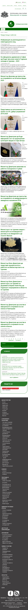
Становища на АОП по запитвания (7, 557)
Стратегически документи (6, 432)
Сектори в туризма (7, 422)
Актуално (4, 482)
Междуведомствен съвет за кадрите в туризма (7, 429)
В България (5, 538)
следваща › (11, 340)
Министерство (6, 400)
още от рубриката (14, 377)
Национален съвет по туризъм (7, 424)
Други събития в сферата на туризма (7, 542)
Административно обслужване (7, 514)
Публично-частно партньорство (6, 440)
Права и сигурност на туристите (7, 524)
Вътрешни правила (7, 554)
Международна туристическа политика (6, 437)
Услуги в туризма (6, 510)
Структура (5, 409)
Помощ (15, 5)
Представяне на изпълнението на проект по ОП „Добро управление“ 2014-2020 (13, 111)
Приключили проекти (5, 489)
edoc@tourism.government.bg (15, 600)
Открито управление (5, 413)
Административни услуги (7, 507)
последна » (18, 340)
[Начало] (14, 18)
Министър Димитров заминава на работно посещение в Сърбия (13, 168)
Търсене (4, 5)
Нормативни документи (5, 451)
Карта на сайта (10, 5)
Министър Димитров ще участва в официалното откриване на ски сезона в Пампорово (13, 307)
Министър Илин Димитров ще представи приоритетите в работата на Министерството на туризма (12, 266)
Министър (5, 403)
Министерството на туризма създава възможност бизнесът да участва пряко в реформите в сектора (13, 367)
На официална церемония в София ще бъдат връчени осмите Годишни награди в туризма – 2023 (14, 59)
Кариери (24, 5)
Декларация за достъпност (8, 602)
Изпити (4, 512)
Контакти (19, 5)
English (24, 2)
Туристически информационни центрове (6, 448)
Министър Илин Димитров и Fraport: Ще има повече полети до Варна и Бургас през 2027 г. (13, 373)
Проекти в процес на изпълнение (7, 493)
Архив (4, 457)
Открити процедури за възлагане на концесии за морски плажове (7, 569)
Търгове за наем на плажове (7, 563)
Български (19, 2)
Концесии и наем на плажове (7, 560)
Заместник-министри (5, 406)
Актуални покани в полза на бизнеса (7, 535)
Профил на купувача (5, 548)
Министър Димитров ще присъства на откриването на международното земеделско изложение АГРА (14, 198)
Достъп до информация (6, 528)
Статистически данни (6, 443)
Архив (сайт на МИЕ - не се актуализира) (16, 603)
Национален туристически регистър (5, 578)
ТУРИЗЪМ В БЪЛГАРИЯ (21, 24)
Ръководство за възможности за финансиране (6, 486)
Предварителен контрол (6, 552)
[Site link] (11, 27)
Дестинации (5, 462)
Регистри (4, 575)
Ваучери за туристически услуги (7, 465)
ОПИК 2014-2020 (6, 480)
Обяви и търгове (6, 546)
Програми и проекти (5, 478)
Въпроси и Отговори (5, 517)
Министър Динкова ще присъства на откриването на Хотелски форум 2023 (13, 78)
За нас (3, 402)
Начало (2, 32)
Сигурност (19, 602)
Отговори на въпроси (5, 521)
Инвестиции (5, 503)
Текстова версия (18, 8)
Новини (5, 32)
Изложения (5, 533)
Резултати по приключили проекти (5, 497)
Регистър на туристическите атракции (6, 583)
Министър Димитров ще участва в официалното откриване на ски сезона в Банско (13, 324)
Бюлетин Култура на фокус (8, 346)
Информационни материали (6, 460)
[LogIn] (25, 8)
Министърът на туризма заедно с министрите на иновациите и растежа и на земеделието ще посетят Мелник (13, 232)
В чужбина (5, 539)
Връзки (4, 415)
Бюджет (4, 410)
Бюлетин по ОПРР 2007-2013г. (7, 501)
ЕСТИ (3, 587)
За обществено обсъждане (6, 455)
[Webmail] (23, 8)
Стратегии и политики (5, 419)
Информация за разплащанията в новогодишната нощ (13, 41)
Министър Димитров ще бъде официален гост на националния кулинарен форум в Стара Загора (13, 138)
